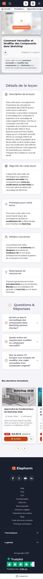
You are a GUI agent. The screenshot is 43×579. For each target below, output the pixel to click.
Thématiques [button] (11, 533)
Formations (19, 9)
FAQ (22, 492)
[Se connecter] (33, 3)
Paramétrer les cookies (22, 513)
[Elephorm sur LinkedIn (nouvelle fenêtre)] (31, 478)
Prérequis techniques (22, 524)
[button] (18, 448)
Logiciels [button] (9, 542)
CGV (22, 495)
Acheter (17, 439)
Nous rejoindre (22, 506)
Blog (22, 517)
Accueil (7, 9)
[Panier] (25, 3)
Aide (22, 488)
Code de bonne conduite (22, 520)
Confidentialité (22, 499)
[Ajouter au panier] (31, 438)
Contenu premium (22, 27)
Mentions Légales (22, 510)
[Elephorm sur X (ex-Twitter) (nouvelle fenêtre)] (19, 478)
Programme (23, 576)
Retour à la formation (6, 52)
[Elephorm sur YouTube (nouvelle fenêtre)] (25, 478)
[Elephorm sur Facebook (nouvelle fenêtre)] (13, 478)
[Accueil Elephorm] (22, 468)
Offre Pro (22, 503)
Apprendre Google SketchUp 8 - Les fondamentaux (34, 9)
